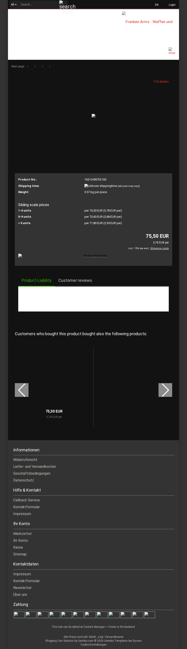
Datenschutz (23, 480)
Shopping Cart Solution (59, 640)
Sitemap (20, 554)
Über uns (20, 594)
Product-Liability (37, 280)
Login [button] (171, 4)
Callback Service (26, 500)
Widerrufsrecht (25, 460)
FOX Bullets (161, 81)
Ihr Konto (20, 540)
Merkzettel (22, 533)
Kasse (18, 547)
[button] (155, 4)
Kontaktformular (26, 507)
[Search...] (63, 4)
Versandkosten (114, 637)
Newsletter (22, 588)
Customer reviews (75, 280)
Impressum (22, 514)
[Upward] (174, 642)
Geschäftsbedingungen (31, 473)
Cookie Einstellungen (93, 644)
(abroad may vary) (129, 186)
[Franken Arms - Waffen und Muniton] (150, 21)
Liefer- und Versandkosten (34, 466)
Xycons (137, 640)
